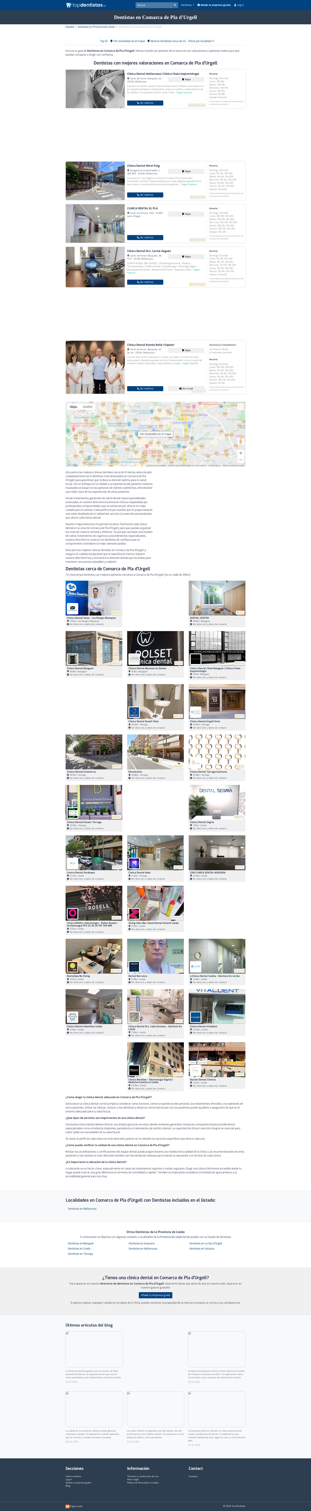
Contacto (193, 1476)
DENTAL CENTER (199, 618)
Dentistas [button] (186, 5)
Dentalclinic (135, 771)
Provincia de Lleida (171, 1237)
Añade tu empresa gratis (215, 5)
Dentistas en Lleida (79, 1248)
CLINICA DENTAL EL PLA (142, 208)
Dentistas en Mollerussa (82, 1208)
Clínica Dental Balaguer (80, 668)
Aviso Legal (133, 1479)
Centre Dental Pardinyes (81, 872)
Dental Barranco (137, 976)
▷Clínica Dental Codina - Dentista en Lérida (215, 976)
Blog (68, 1485)
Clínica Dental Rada (139, 872)
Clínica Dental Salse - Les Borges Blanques (91, 618)
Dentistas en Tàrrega (80, 1254)
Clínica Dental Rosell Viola (143, 721)
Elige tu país (76, 1506)
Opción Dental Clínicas (203, 1079)
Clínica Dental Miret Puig (143, 166)
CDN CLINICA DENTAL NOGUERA (207, 872)
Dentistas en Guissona (142, 1243)
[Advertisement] (155, 135)
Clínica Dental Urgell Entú (205, 721)
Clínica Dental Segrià (202, 822)
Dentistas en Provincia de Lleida (96, 27)
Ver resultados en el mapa (155, 434)
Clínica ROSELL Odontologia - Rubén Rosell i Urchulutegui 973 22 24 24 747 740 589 (92, 924)
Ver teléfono (146, 103)
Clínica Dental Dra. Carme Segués (149, 251)
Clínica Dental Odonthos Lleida (84, 1026)
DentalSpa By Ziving (78, 976)
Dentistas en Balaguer (81, 1243)
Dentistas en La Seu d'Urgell (206, 1243)
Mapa (187, 79)
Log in (240, 5)
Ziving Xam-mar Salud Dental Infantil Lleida (153, 923)
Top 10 (103, 41)
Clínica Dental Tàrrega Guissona (208, 771)
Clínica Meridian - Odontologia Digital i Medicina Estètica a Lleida (150, 1081)
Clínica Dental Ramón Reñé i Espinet (150, 345)
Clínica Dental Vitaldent (203, 1026)
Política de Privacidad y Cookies (143, 1482)
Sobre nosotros (73, 1476)
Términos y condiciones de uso (143, 1476)
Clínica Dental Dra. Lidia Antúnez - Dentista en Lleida (155, 1028)
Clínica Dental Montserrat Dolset (147, 668)
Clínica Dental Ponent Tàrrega (84, 822)
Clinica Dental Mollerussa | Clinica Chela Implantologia (163, 74)
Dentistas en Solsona (202, 1248)
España (70, 27)
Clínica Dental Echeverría (81, 771)
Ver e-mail (187, 388)
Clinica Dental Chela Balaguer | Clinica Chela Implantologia (215, 670)
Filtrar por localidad (200, 41)
